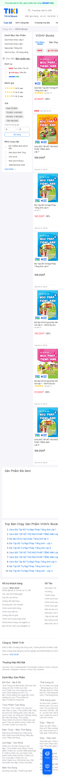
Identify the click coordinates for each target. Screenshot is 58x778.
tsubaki (40, 669)
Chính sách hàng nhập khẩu (14, 619)
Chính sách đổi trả (9, 612)
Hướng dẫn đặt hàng (10, 601)
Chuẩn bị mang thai (16, 700)
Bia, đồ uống (12, 717)
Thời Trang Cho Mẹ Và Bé (13, 685)
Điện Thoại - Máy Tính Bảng (16, 729)
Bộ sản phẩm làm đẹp (18, 761)
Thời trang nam (47, 700)
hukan (23, 669)
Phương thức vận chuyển (12, 604)
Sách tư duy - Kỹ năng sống (16, 52)
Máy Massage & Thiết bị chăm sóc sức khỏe (19, 752)
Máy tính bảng (14, 738)
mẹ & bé (51, 16)
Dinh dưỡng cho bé (15, 693)
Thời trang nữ (47, 682)
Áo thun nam (45, 703)
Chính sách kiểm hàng (11, 608)
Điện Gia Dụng (9, 767)
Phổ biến (40, 42)
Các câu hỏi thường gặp (12, 594)
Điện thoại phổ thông (16, 735)
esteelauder (20, 667)
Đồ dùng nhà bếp (9, 771)
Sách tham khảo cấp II (14, 40)
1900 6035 (14, 654)
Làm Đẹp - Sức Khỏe (12, 742)
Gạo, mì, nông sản (16, 715)
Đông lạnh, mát (20, 713)
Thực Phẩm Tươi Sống (13, 705)
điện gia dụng (31, 16)
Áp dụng (17, 134)
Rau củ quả (11, 710)
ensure (55, 667)
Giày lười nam (45, 741)
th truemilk (32, 667)
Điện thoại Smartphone (12, 733)
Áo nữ (42, 685)
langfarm (15, 669)
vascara (5, 667)
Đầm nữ (49, 685)
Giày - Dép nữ (47, 722)
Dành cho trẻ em (15, 720)
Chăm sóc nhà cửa (18, 725)
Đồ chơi (29, 685)
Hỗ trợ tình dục (24, 760)
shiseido (6, 669)
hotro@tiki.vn (24, 622)
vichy (29, 669)
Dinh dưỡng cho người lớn (18, 695)
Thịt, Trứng (15, 708)
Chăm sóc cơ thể (15, 751)
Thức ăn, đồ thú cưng (16, 722)
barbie (41, 667)
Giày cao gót (45, 726)
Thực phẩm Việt (24, 710)
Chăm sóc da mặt (9, 746)
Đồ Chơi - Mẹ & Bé (11, 682)
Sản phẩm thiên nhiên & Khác (17, 754)
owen (47, 667)
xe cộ (43, 16)
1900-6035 (14, 588)
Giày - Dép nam (48, 738)
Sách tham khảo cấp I (14, 44)
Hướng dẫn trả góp (10, 615)
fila (34, 669)
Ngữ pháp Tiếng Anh (13, 48)
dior (12, 667)
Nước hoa (12, 760)
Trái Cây (5, 708)
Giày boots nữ (50, 730)
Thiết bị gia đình (25, 771)
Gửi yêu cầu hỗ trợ (10, 597)
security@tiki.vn (23, 626)
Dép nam (53, 743)
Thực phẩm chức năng (16, 748)
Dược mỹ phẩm (25, 762)
